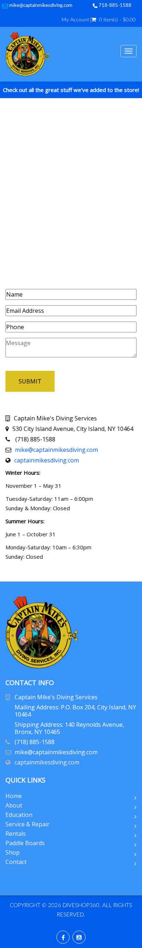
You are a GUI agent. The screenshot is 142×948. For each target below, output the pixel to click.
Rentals (15, 834)
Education (18, 815)
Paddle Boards (25, 843)
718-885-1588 (115, 5)
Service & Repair (27, 824)
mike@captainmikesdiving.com (40, 5)
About (13, 805)
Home (13, 796)
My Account (75, 19)
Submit (30, 381)
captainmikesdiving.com (46, 460)
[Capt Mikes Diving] (27, 54)
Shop (12, 852)
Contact (16, 862)
